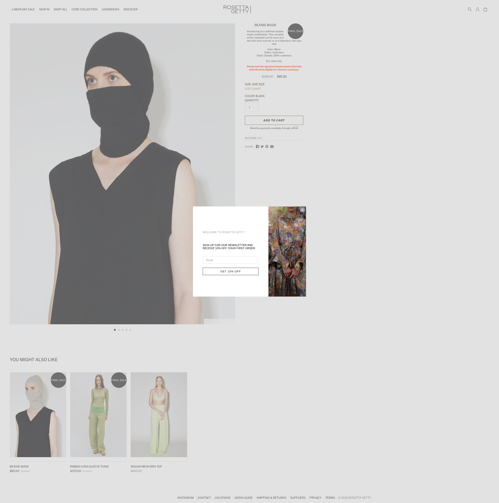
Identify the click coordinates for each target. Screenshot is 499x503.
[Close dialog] (302, 210)
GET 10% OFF (230, 271)
